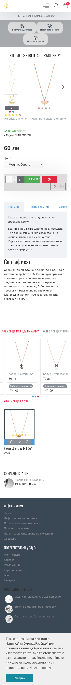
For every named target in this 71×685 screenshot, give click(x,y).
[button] (25, 87)
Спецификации (39, 207)
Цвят (6, 158)
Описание (14, 207)
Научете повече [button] (40, 667)
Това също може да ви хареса (20, 331)
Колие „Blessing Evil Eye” (18, 448)
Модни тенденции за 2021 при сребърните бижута (39, 596)
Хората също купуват (17, 401)
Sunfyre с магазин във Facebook (35, 606)
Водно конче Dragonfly (29, 479)
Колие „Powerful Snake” (19, 373)
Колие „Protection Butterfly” (53, 373)
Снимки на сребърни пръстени (34, 616)
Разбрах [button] (19, 677)
